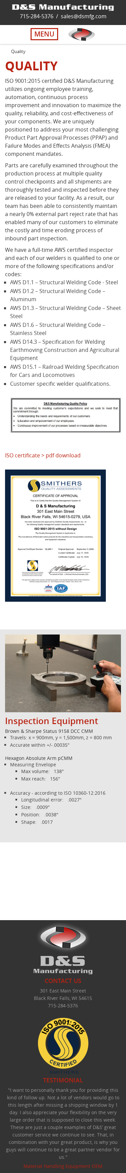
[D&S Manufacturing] (63, 6)
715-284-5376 (36, 16)
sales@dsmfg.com (84, 16)
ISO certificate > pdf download (43, 455)
